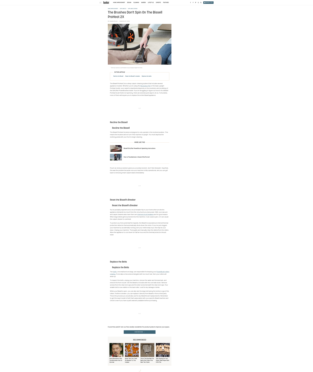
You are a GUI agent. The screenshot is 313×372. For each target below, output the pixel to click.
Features (166, 2)
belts (115, 272)
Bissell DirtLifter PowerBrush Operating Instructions (139, 148)
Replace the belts (146, 76)
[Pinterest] (193, 2)
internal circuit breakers (145, 214)
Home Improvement (119, 2)
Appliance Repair (132, 8)
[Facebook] (190, 2)
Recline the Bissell (118, 76)
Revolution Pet (145, 86)
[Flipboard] (196, 2)
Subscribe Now (138, 332)
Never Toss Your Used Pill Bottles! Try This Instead (131, 360)
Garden (143, 2)
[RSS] (201, 2)
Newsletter (209, 2)
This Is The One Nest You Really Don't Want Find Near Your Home (147, 360)
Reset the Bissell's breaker (132, 76)
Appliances (123, 8)
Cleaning (136, 2)
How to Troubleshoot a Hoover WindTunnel (137, 157)
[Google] (198, 2)
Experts (158, 2)
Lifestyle (151, 2)
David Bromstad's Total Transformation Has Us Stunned (115, 360)
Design (129, 2)
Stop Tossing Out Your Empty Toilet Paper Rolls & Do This (162, 360)
